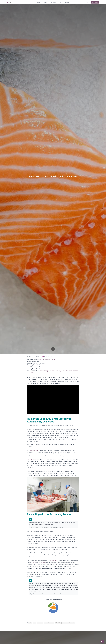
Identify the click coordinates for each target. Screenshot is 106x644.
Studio (32, 372)
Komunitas (53, 2)
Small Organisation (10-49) (68, 622)
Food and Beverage (49, 622)
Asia (34, 622)
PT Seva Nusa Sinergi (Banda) (46, 359)
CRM (28, 372)
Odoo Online (58, 622)
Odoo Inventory (33, 450)
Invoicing (76, 371)
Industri (46, 2)
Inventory (58, 371)
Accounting (65, 371)
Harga (60, 2)
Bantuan (67, 2)
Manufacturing (43, 371)
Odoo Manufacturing (33, 460)
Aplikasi (39, 2)
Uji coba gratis (95, 2)
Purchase (51, 371)
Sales (71, 371)
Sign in (87, 2)
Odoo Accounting (53, 560)
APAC (30, 622)
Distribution (40, 622)
